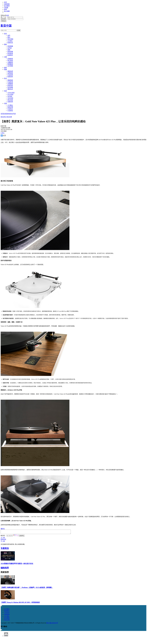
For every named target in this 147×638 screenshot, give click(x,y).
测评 (5, 67)
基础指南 (10, 80)
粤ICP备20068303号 (52, 623)
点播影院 (10, 62)
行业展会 (10, 110)
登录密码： (4, 19)
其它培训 (10, 100)
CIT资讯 (9, 40)
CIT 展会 (6, 616)
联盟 (5, 9)
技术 (5, 78)
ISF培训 (9, 96)
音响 (8, 49)
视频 (5, 69)
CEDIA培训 (10, 92)
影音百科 (10, 76)
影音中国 (6, 25)
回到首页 (3, 539)
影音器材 (6, 113)
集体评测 (10, 107)
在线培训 (10, 101)
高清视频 (10, 46)
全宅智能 (10, 66)
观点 (8, 37)
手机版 (6, 7)
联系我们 (7, 611)
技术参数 (10, 87)
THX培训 (10, 98)
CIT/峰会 (10, 105)
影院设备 (10, 51)
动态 (8, 35)
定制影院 (10, 58)
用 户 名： (4, 17)
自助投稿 (7, 4)
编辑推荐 (5, 568)
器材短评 (10, 71)
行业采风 (10, 74)
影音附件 (10, 55)
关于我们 (7, 609)
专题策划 (5, 548)
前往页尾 (9, 117)
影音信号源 (12, 113)
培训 (5, 91)
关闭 (7, 15)
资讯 (5, 33)
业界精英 (10, 73)
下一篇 (3, 541)
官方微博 (7, 5)
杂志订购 (7, 619)
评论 (2, 133)
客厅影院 (10, 60)
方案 (5, 57)
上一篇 (3, 537)
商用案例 (10, 64)
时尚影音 (10, 53)
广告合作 (7, 612)
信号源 (9, 48)
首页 (5, 2)
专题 (5, 103)
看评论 (3, 528)
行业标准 (10, 82)
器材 (5, 44)
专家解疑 (10, 83)
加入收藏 (7, 11)
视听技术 (10, 89)
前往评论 (3, 117)
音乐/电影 (10, 39)
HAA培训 (10, 94)
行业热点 (10, 108)
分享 (4, 135)
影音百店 (10, 42)
